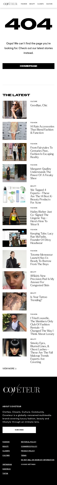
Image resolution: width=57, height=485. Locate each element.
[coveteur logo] (10, 4)
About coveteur (12, 406)
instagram (7, 464)
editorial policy (28, 442)
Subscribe (19, 430)
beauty (32, 4)
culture (49, 4)
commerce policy (29, 446)
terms (23, 455)
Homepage (28, 66)
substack (7, 469)
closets (40, 4)
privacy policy (28, 451)
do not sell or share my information (37, 460)
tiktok (5, 473)
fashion (24, 4)
